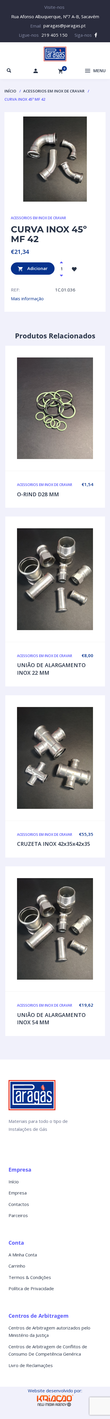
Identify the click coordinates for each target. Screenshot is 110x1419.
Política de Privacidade (31, 1288)
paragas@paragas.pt (64, 25)
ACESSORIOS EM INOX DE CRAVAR (53, 91)
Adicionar (37, 268)
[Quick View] (55, 408)
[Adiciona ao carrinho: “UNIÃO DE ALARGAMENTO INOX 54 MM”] (67, 928)
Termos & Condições (30, 1277)
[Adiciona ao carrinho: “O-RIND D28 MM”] (67, 408)
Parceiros (18, 1215)
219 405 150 (54, 35)
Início (10, 91)
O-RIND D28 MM (38, 494)
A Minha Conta (23, 1255)
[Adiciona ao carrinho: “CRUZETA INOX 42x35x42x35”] (67, 757)
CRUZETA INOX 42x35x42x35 (53, 843)
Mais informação (27, 298)
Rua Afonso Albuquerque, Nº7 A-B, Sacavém (55, 16)
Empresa (18, 1193)
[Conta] (35, 70)
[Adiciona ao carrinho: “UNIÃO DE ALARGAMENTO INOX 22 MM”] (67, 579)
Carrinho (17, 1266)
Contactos (19, 1204)
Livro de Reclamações (31, 1365)
